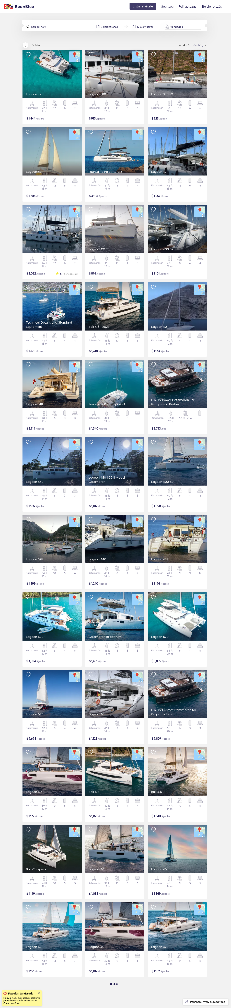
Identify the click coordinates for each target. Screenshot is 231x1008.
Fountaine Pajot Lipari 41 (106, 404)
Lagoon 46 (96, 714)
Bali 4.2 (93, 792)
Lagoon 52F (34, 559)
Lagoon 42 (33, 94)
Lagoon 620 (34, 637)
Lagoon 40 (159, 327)
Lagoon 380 (97, 94)
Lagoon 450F (35, 482)
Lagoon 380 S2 (162, 94)
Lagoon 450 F (36, 249)
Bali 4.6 (156, 792)
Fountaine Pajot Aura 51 (105, 172)
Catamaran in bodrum (105, 637)
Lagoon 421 (96, 249)
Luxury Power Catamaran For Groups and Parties (172, 402)
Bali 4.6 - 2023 (98, 327)
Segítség (167, 6)
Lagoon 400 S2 (162, 249)
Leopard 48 (34, 404)
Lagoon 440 (97, 559)
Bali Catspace (36, 869)
